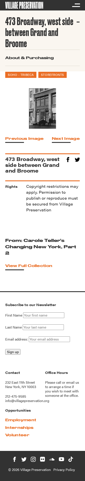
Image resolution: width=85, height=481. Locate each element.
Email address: (17, 339)
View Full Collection (28, 266)
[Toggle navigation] (76, 5)
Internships (19, 427)
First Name (13, 315)
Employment (20, 420)
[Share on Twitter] (77, 159)
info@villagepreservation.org (27, 400)
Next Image (66, 138)
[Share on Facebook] (67, 159)
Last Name (13, 327)
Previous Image (24, 138)
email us (72, 382)
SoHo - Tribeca (21, 74)
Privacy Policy (64, 469)
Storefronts (52, 74)
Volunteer (17, 435)
